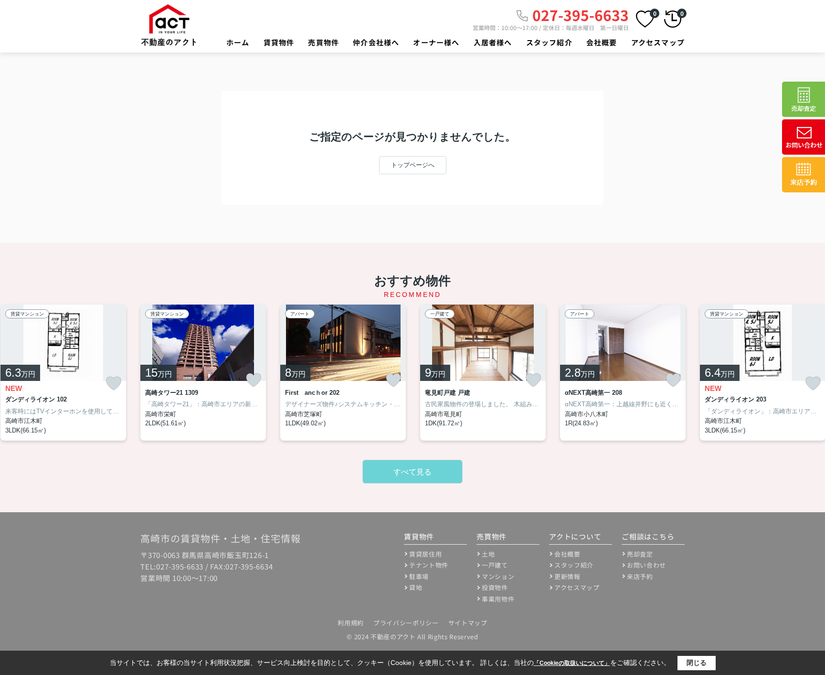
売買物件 (323, 42)
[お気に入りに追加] (113, 383)
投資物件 (495, 587)
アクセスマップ (658, 42)
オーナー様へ (436, 42)
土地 (488, 554)
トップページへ (412, 165)
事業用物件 (498, 598)
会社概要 (601, 42)
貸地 (415, 587)
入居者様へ (493, 42)
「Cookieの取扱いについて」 (572, 663)
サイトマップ (467, 622)
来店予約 (640, 576)
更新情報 (567, 576)
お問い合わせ (646, 565)
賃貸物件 (279, 42)
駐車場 (419, 576)
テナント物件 (428, 565)
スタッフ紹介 (549, 42)
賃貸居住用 (425, 554)
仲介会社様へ (376, 42)
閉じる (697, 662)
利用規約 (351, 622)
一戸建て (495, 565)
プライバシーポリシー (406, 622)
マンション (498, 576)
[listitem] (203, 373)
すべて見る (412, 472)
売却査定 (640, 554)
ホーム (238, 42)
